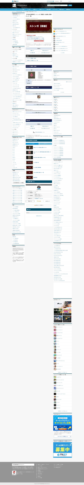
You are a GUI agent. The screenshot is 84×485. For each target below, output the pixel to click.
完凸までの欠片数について (57, 168)
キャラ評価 (22, 9)
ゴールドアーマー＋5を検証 (16, 223)
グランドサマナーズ (59, 366)
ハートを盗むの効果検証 (16, 210)
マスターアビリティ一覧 (16, 93)
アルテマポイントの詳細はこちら (63, 436)
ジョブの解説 (56, 185)
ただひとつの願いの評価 (31, 38)
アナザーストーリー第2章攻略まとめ (59, 140)
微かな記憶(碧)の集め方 (57, 260)
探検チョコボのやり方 (57, 183)
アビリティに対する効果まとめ (17, 96)
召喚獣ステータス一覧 (16, 175)
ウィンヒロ (58, 346)
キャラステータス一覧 (16, 86)
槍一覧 (13, 149)
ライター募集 (40, 477)
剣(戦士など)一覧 (15, 140)
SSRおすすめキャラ (45, 50)
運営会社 (39, 476)
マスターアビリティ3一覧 (32, 39)
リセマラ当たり (55, 9)
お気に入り (48, 201)
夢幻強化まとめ (15, 73)
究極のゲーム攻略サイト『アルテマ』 (43, 464)
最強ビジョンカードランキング (17, 34)
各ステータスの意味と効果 (16, 91)
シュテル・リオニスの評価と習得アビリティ (61, 50)
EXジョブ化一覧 (15, 71)
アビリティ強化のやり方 (57, 235)
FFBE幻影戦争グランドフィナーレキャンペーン (35, 36)
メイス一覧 (14, 162)
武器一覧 (55, 125)
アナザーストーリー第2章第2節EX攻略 (59, 143)
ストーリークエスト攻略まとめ (58, 178)
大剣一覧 (14, 147)
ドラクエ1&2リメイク (59, 385)
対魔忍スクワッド (59, 335)
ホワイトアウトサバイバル (60, 360)
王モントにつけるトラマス (57, 85)
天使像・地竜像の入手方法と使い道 (59, 265)
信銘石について (56, 163)
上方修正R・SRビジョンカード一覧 (18, 122)
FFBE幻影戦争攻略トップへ (40, 132)
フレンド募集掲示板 (15, 42)
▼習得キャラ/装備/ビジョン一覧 (32, 60)
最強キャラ (35, 9)
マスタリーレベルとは (57, 173)
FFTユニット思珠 (56, 90)
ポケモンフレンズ (59, 355)
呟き (39, 98)
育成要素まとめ (56, 190)
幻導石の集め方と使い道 (57, 277)
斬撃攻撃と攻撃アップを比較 (17, 225)
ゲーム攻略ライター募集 (59, 464)
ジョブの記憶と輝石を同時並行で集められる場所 (61, 250)
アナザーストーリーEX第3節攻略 (58, 152)
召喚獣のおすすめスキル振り (17, 177)
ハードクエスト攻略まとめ (57, 180)
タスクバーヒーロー (59, 382)
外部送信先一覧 (57, 467)
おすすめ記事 (32, 143)
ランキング (70, 81)
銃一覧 (13, 154)
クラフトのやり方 (56, 225)
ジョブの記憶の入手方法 (57, 248)
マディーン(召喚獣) (15, 56)
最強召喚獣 (49, 9)
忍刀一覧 (14, 159)
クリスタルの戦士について (16, 98)
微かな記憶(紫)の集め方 (57, 262)
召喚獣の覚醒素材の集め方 (16, 180)
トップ (16, 9)
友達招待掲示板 (15, 44)
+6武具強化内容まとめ (57, 115)
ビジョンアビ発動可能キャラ (17, 124)
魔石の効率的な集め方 (57, 267)
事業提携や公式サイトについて (42, 468)
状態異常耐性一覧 (15, 106)
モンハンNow (58, 352)
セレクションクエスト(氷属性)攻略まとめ (61, 46)
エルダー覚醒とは (15, 116)
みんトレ (57, 341)
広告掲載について (40, 471)
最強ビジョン (42, 9)
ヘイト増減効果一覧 (15, 218)
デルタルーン (58, 405)
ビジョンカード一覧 (15, 113)
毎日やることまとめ (15, 22)
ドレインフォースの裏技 (16, 220)
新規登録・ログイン (56, 75)
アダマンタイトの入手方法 (57, 270)
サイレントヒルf (58, 399)
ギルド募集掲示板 (15, 241)
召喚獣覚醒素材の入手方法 (57, 275)
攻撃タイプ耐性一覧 (15, 105)
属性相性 (55, 205)
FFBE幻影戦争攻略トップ (16, 15)
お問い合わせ (40, 473)
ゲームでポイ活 (50, 1)
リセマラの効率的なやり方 (16, 27)
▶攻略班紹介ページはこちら (39, 198)
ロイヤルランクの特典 (57, 237)
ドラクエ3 (57, 402)
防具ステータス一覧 (56, 130)
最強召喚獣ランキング (16, 172)
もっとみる (62, 92)
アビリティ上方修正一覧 (16, 78)
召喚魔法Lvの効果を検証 (16, 230)
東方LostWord (58, 369)
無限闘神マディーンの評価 (40, 38)
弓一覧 (13, 152)
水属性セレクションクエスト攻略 (17, 198)
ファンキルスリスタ (59, 332)
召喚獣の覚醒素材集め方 (57, 220)
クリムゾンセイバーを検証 (16, 213)
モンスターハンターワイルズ (60, 393)
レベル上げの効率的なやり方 (58, 227)
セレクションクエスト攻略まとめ (17, 188)
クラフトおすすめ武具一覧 (57, 120)
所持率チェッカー (15, 81)
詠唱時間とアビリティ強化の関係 (58, 195)
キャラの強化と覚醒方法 (57, 188)
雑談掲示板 (68, 9)
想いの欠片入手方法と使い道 (58, 255)
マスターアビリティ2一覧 (40, 39)
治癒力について (56, 170)
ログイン (69, 1)
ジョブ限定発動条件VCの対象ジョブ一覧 (18, 120)
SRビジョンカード (15, 134)
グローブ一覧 (14, 164)
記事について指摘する (39, 205)
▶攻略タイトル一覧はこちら (62, 372)
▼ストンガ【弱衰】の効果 (31, 58)
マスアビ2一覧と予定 (16, 76)
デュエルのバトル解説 (57, 212)
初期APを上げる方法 (15, 228)
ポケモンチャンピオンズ (60, 379)
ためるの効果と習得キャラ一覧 (59, 42)
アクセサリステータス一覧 (57, 133)
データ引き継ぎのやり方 (57, 240)
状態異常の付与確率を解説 (16, 215)
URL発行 (39, 201)
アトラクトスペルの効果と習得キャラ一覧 (61, 48)
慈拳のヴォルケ (15, 53)
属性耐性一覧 (14, 103)
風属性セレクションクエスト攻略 (17, 193)
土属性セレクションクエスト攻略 (17, 195)
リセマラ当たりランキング (45, 52)
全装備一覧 (55, 123)
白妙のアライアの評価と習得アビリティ (61, 31)
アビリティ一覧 (15, 83)
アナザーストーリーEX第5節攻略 (58, 155)
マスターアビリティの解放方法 (58, 193)
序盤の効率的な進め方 (16, 24)
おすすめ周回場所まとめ (57, 198)
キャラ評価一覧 (32, 52)
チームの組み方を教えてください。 (59, 88)
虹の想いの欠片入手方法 (57, 253)
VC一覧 (29, 9)
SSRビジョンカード (15, 132)
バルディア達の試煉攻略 (57, 157)
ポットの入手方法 (56, 272)
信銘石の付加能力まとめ (57, 118)
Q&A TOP (55, 73)
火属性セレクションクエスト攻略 (17, 190)
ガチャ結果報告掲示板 (16, 243)
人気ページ (45, 143)
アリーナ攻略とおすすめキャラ (58, 222)
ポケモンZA (58, 391)
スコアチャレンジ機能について (58, 165)
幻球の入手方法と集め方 (57, 258)
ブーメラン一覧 (15, 167)
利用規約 (39, 470)
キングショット (58, 349)
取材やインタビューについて (42, 467)
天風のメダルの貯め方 (57, 83)
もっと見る (62, 52)
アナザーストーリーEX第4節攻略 (58, 153)
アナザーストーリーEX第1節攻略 (58, 148)
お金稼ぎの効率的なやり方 (57, 230)
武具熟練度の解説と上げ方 (57, 217)
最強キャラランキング (16, 32)
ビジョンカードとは (15, 127)
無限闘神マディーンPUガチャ (17, 61)
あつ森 (57, 396)
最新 (67, 81)
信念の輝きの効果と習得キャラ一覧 (60, 36)
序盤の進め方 (61, 9)
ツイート (30, 201)
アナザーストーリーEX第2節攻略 (58, 150)
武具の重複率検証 (15, 208)
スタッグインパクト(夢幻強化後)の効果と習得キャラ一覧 (62, 34)
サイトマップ (40, 474)
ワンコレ (57, 363)
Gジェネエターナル (59, 338)
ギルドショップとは (56, 210)
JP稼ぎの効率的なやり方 (57, 232)
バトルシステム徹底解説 (57, 175)
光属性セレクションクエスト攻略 (17, 200)
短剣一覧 (14, 157)
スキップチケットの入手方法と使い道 (59, 280)
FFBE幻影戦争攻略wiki (21, 5)
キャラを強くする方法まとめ (17, 88)
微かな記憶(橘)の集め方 (57, 263)
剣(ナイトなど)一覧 (15, 142)
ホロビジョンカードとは (16, 118)
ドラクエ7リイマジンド (59, 388)
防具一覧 (55, 128)
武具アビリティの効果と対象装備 (58, 215)
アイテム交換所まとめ (57, 245)
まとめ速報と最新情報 (58, 40)
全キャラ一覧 (14, 68)
